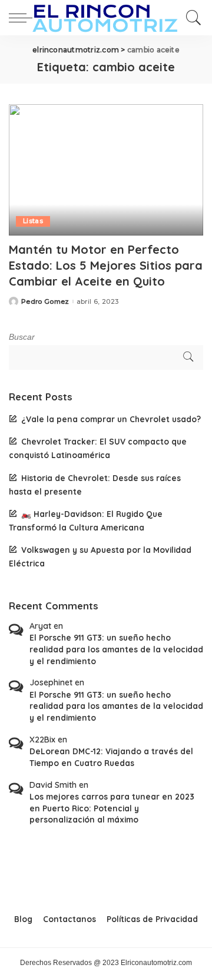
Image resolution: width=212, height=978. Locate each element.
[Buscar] (190, 17)
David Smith (53, 785)
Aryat (40, 626)
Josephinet (50, 682)
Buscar (22, 337)
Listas (33, 221)
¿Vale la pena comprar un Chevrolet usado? (111, 419)
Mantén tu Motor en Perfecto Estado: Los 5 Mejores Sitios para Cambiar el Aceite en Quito (106, 265)
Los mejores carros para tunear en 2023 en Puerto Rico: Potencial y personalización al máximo (111, 807)
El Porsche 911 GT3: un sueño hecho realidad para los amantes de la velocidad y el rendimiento (116, 648)
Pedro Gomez (45, 302)
